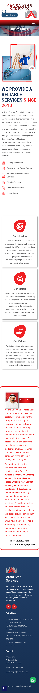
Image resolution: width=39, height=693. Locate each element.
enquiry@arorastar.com (19, 672)
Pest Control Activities (16, 632)
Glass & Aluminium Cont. (16, 642)
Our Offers (10, 15)
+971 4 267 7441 (18, 667)
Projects (11, 646)
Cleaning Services (14, 623)
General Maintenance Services (19, 619)
